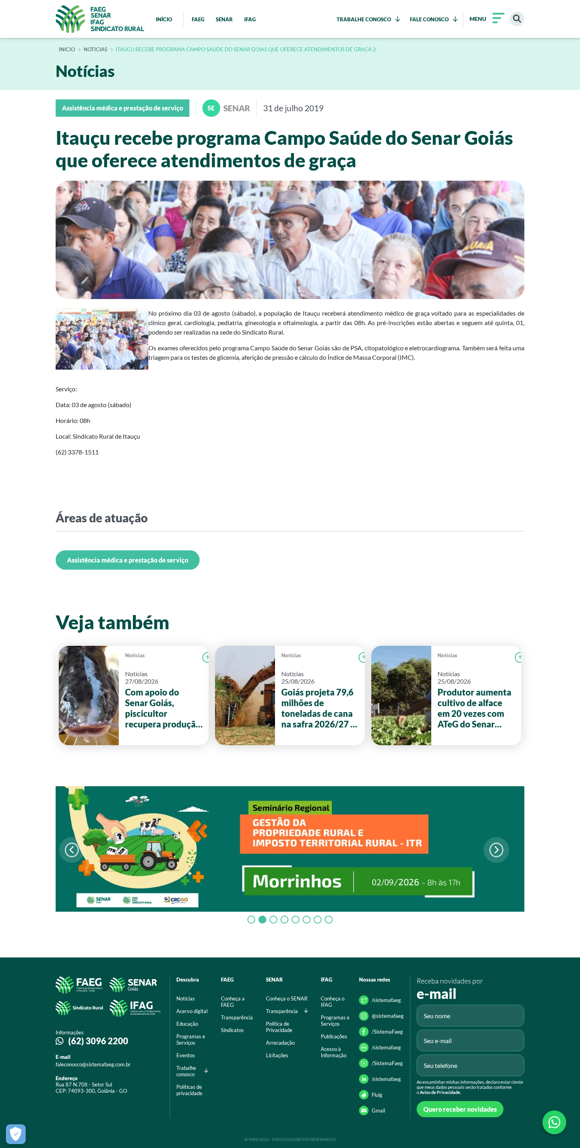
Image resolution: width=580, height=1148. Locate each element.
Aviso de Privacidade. (440, 1092)
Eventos (185, 1055)
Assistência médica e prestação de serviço (127, 560)
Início (67, 49)
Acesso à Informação (333, 1052)
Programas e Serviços (190, 1039)
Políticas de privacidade (189, 1090)
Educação (187, 1024)
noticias (95, 49)
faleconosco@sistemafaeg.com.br (93, 1064)
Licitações (277, 1055)
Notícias (135, 655)
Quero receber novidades (460, 1109)
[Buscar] (517, 19)
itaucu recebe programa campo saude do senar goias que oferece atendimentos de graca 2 (246, 49)
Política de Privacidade (279, 1027)
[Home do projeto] (100, 19)
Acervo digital (192, 1011)
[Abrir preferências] (16, 1134)
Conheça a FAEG (233, 1001)
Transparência (237, 1017)
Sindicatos (232, 1030)
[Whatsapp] (554, 1122)
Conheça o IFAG (332, 1001)
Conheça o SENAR (286, 998)
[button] (496, 850)
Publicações (334, 1036)
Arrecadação (280, 1043)
